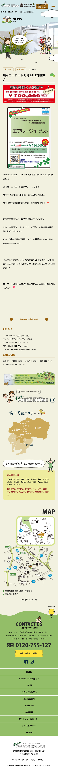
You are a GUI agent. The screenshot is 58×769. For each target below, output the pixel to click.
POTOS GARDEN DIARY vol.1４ (15, 342)
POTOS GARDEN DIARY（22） (14, 364)
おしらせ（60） (31, 361)
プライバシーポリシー (36, 759)
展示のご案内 (29, 698)
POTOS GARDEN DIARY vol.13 (15, 346)
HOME (3, 11)
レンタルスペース (29, 725)
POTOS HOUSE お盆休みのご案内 (16, 335)
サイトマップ (18, 759)
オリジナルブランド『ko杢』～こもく (17, 339)
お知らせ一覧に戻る (29, 319)
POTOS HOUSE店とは (29, 678)
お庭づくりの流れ (29, 692)
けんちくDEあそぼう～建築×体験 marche (19, 349)
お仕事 (29, 685)
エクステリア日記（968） (13, 361)
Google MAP (27, 599)
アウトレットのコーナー (29, 719)
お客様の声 (29, 705)
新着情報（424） (46, 361)
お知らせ (29, 732)
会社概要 (29, 712)
